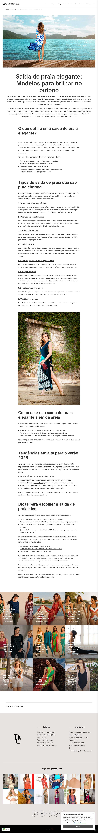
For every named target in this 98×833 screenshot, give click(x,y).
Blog (60, 4)
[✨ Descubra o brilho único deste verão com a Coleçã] (87, 781)
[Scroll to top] (95, 830)
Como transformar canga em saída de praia (35, 551)
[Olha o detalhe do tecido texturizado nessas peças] (72, 781)
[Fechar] (93, 813)
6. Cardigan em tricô (27, 272)
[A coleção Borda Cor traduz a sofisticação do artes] (72, 796)
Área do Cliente (80, 3)
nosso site (37, 574)
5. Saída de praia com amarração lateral (36, 261)
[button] (6, 706)
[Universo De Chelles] (12, 4)
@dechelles (56, 769)
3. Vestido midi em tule (28, 230)
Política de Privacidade (80, 822)
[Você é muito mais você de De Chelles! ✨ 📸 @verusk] (26, 796)
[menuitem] (47, 4)
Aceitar (78, 826)
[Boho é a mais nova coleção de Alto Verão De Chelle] (26, 781)
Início (7, 9)
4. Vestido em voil (26, 244)
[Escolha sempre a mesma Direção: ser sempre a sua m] (87, 796)
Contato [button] (70, 4)
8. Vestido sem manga (28, 299)
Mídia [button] (64, 4)
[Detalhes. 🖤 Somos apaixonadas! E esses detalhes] (56, 796)
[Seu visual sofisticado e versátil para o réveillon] (10, 796)
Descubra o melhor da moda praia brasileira (35, 546)
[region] (78, 821)
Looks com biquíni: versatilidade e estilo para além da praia (41, 549)
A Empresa (53, 4)
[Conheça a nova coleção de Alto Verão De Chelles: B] (41, 781)
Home (46, 4)
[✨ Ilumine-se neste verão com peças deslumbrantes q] (41, 796)
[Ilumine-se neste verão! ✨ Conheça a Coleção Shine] (10, 781)
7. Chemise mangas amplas (30, 288)
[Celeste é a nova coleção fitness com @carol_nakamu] (56, 781)
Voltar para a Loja (91, 4)
